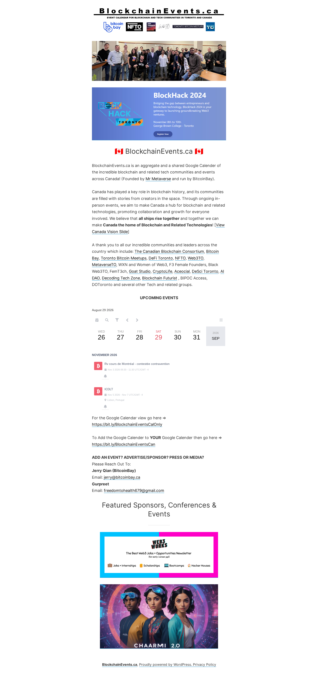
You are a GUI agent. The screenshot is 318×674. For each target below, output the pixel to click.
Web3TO (195, 258)
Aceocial (182, 271)
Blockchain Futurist (159, 278)
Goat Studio (140, 271)
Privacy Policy (204, 664)
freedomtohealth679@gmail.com (134, 490)
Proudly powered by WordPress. (166, 664)
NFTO (180, 258)
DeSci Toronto (205, 271)
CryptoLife (162, 271)
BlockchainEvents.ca (119, 664)
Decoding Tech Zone (121, 278)
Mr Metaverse (158, 178)
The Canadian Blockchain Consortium (169, 251)
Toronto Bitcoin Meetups (123, 258)
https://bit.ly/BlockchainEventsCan (123, 444)
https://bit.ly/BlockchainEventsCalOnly (127, 424)
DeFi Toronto (161, 258)
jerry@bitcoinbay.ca (122, 477)
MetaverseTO (104, 264)
